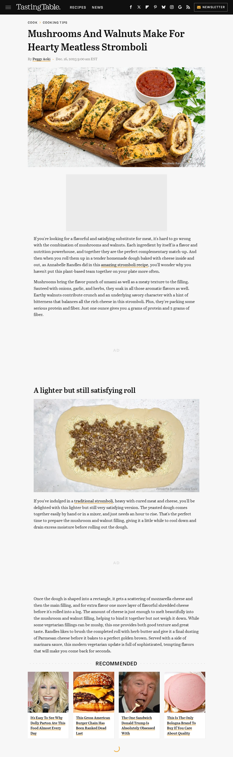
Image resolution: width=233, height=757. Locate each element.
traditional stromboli (93, 501)
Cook (33, 22)
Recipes (78, 7)
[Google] (180, 8)
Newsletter (214, 7)
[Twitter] (139, 8)
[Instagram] (172, 8)
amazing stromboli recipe (124, 264)
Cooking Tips (55, 22)
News (97, 7)
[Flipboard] (147, 8)
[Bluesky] (163, 8)
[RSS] (188, 8)
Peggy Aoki (42, 58)
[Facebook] (131, 8)
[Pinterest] (155, 8)
